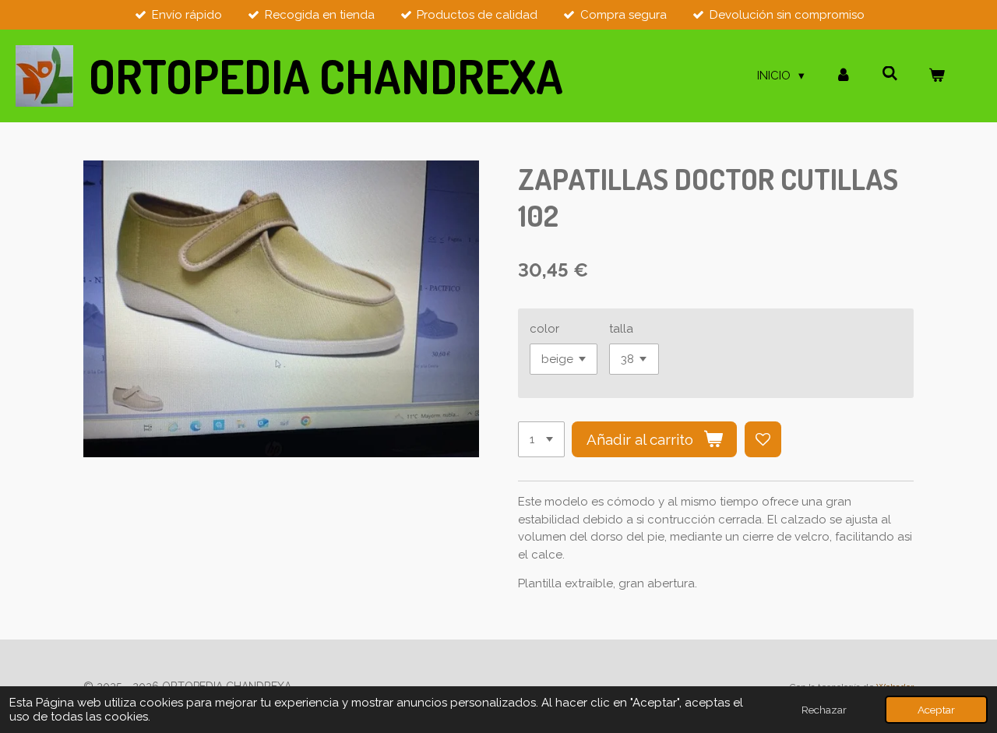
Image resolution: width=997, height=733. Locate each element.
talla (621, 329)
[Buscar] (889, 74)
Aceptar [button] (936, 709)
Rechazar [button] (824, 709)
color (544, 329)
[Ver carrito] (936, 76)
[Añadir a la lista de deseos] (763, 439)
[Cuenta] (843, 76)
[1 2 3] (541, 439)
